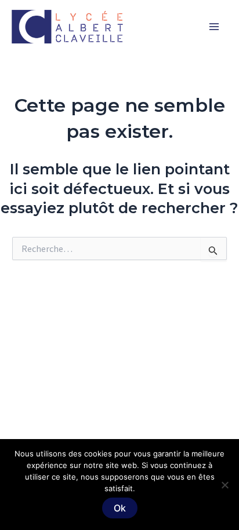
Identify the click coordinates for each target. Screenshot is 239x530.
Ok (120, 508)
